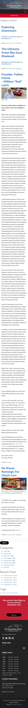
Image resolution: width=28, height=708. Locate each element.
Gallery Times (7, 556)
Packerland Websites (16, 704)
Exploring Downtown (8, 29)
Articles (9, 43)
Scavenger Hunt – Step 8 (10, 580)
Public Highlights (17, 43)
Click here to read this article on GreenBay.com (12, 38)
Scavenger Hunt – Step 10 (10, 575)
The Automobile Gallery (13, 592)
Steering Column (8, 563)
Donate (17, 449)
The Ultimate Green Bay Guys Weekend (11, 53)
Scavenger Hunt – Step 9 (10, 578)
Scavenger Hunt (8, 560)
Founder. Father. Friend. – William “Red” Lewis (12, 80)
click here (17, 530)
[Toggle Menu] (25, 11)
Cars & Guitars (2, 592)
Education (6, 554)
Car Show (7, 592)
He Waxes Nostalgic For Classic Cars (10, 472)
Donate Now (14, 15)
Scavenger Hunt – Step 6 (10, 585)
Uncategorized (7, 565)
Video (5, 567)
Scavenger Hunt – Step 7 (10, 582)
